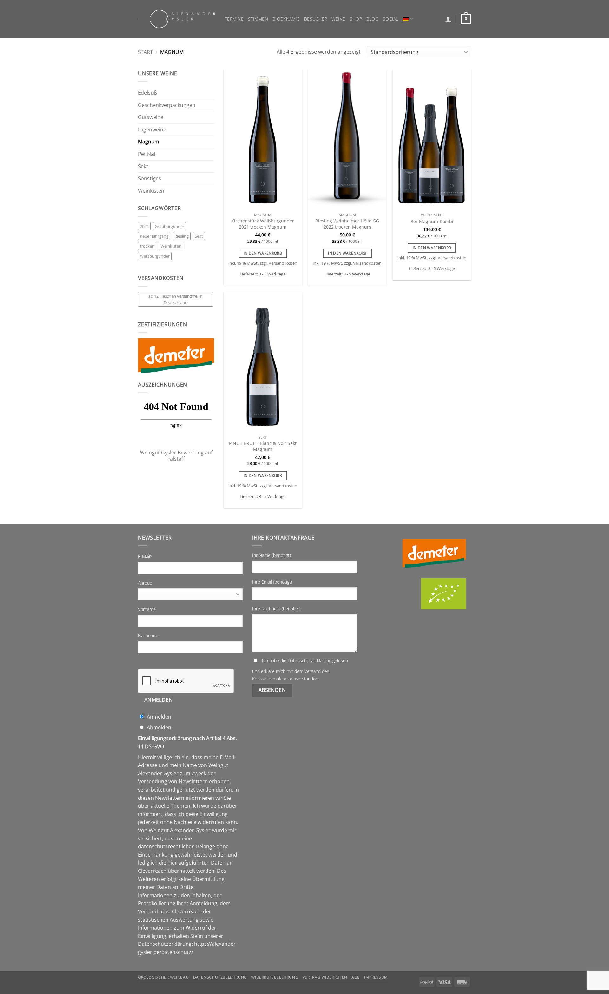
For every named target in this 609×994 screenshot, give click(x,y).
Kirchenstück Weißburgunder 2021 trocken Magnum (262, 224)
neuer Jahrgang (154, 236)
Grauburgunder (169, 226)
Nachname (148, 636)
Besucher (315, 19)
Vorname (147, 609)
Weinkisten (151, 190)
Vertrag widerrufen (325, 977)
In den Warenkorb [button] (263, 253)
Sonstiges (149, 178)
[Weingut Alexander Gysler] (176, 19)
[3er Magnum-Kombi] (432, 139)
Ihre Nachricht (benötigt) (276, 609)
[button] (448, 19)
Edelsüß (147, 92)
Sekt (143, 166)
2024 (144, 226)
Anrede (145, 583)
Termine (234, 19)
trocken (147, 246)
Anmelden (158, 699)
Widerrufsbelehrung (274, 977)
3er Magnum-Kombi (432, 221)
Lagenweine (152, 129)
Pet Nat (147, 153)
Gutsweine (150, 117)
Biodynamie (286, 19)
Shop (356, 19)
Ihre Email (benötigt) (272, 582)
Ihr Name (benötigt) (271, 555)
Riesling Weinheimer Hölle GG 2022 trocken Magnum (347, 224)
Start (145, 52)
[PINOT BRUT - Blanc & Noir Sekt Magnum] (263, 362)
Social (390, 19)
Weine (338, 19)
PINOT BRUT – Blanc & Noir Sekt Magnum (263, 446)
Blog (372, 19)
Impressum (376, 977)
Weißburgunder (155, 256)
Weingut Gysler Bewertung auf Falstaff (176, 455)
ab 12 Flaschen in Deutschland (175, 299)
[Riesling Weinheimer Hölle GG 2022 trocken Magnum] (347, 139)
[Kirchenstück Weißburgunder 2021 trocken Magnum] (263, 139)
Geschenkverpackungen (166, 105)
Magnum (148, 141)
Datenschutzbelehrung (220, 977)
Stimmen (258, 19)
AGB (355, 977)
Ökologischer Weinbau (163, 977)
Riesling (181, 236)
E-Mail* (145, 556)
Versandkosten (283, 263)
